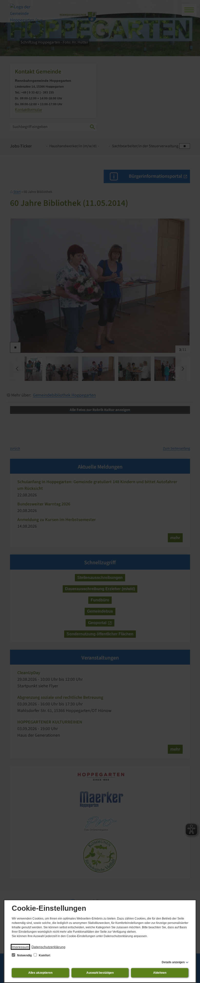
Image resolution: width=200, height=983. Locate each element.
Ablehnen (159, 972)
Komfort (44, 955)
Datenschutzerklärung (48, 947)
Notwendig (24, 955)
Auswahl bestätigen (100, 972)
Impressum (20, 947)
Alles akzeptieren (40, 972)
